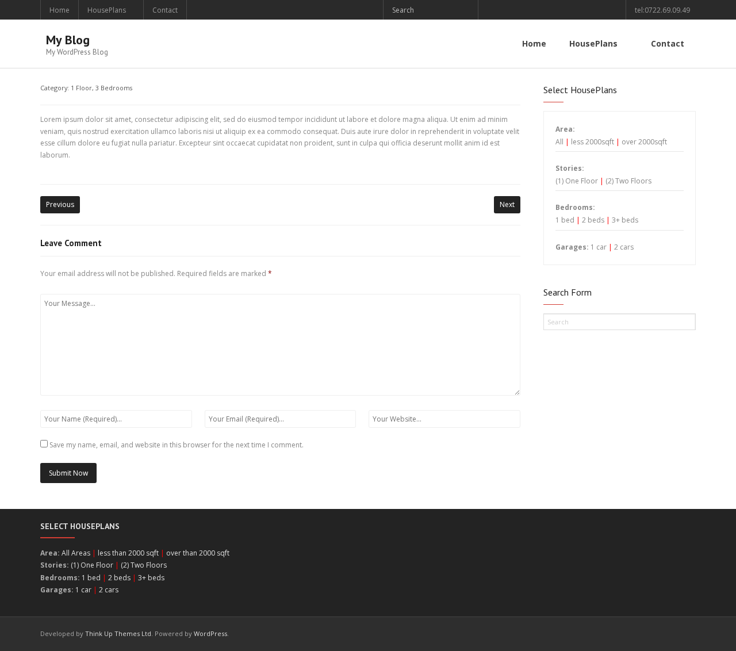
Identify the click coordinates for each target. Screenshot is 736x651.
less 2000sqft (592, 142)
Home (59, 10)
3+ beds (625, 220)
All (559, 142)
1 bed (564, 220)
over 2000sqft (644, 142)
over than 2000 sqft (197, 553)
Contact (165, 10)
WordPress (210, 633)
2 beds (593, 220)
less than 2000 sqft (128, 553)
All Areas (76, 553)
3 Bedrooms (113, 87)
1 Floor (81, 87)
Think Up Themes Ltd (118, 633)
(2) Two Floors (628, 181)
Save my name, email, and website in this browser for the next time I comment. (176, 445)
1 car (599, 247)
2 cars (624, 247)
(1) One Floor (576, 181)
